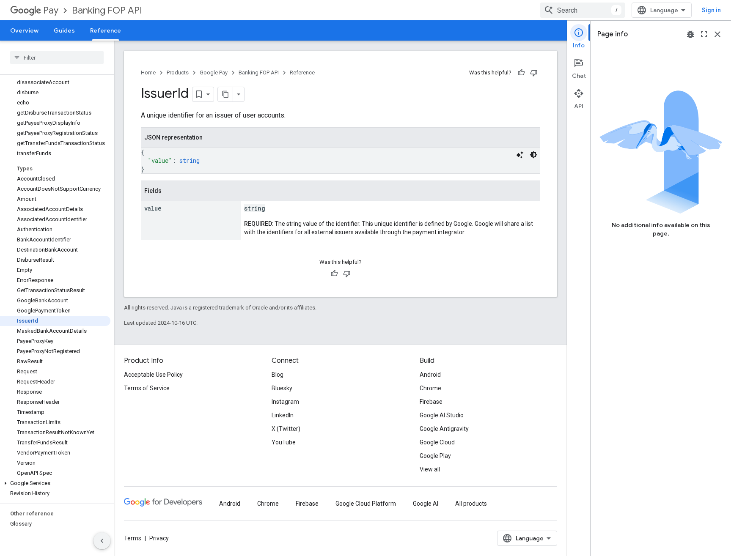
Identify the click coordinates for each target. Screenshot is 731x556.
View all (430, 469)
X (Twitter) (286, 428)
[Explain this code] (520, 155)
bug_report (690, 34)
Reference (105, 30)
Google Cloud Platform (365, 503)
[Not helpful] (534, 72)
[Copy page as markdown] (225, 94)
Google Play (435, 455)
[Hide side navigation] (101, 540)
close (717, 34)
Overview (24, 30)
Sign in (711, 10)
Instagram (285, 401)
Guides (64, 30)
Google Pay (214, 72)
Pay (50, 10)
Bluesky (282, 388)
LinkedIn (283, 415)
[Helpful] (521, 72)
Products (178, 72)
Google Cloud (437, 442)
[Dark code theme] (533, 155)
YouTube (284, 442)
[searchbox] (57, 57)
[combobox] (582, 10)
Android (430, 374)
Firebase (431, 401)
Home (148, 72)
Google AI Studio (442, 415)
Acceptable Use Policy (153, 374)
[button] (55, 483)
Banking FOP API (107, 10)
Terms (132, 538)
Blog (277, 374)
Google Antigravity (444, 428)
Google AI (425, 503)
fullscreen (704, 34)
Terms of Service (147, 388)
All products (471, 503)
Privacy (159, 538)
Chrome (430, 388)
